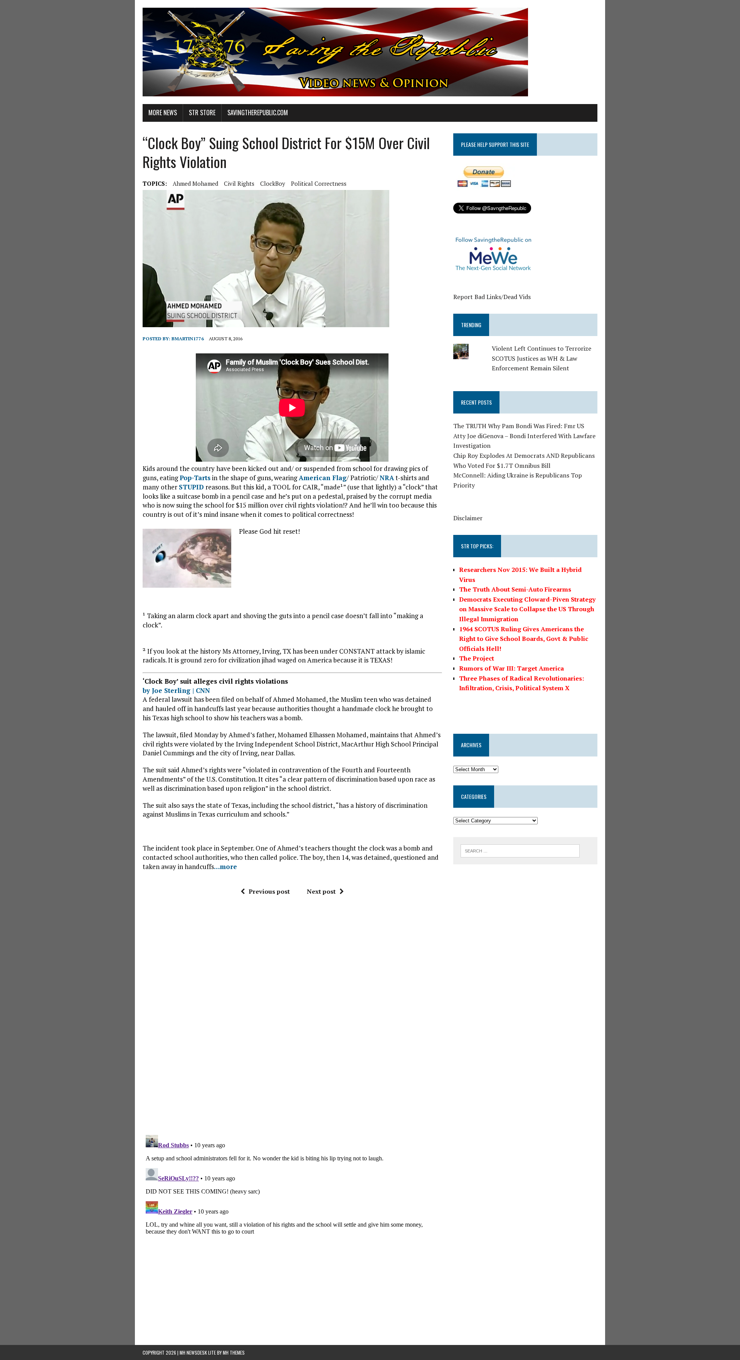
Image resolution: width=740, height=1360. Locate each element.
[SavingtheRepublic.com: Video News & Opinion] (370, 52)
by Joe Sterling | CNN (176, 690)
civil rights (239, 183)
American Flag (322, 477)
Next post (321, 891)
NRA (387, 477)
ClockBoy (272, 183)
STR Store (202, 112)
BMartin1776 (188, 338)
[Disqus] (292, 1018)
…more (225, 866)
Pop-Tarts (195, 477)
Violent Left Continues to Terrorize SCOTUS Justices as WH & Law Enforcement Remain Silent (541, 358)
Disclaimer (468, 518)
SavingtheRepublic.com (257, 112)
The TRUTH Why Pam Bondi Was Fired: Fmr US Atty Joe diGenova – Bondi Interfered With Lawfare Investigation (524, 436)
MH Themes (234, 1352)
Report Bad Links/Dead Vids (492, 297)
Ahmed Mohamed (195, 183)
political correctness (318, 183)
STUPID (191, 486)
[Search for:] (520, 850)
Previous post (269, 891)
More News (162, 112)
